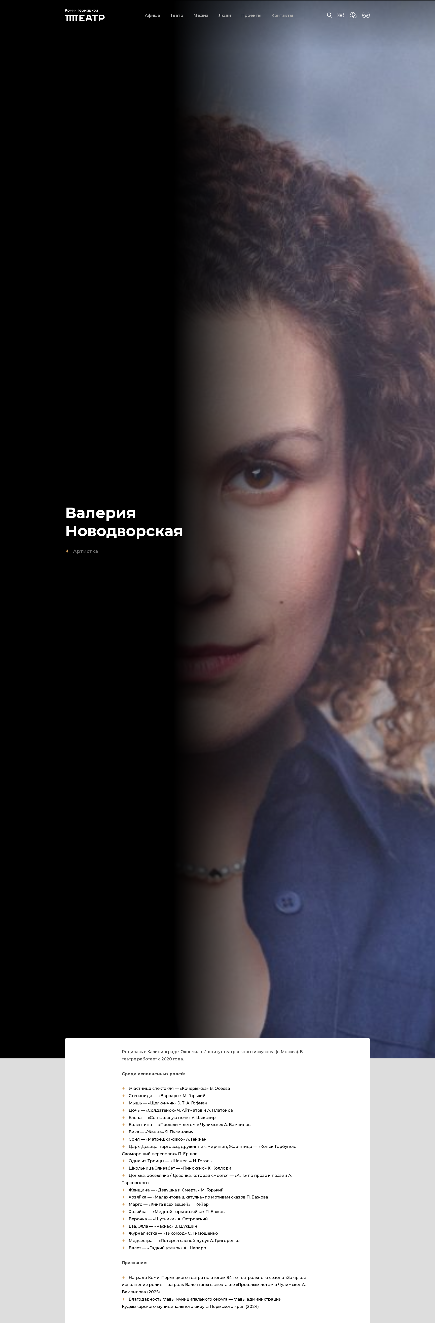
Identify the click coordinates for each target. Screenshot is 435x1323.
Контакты (282, 15)
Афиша (152, 15)
